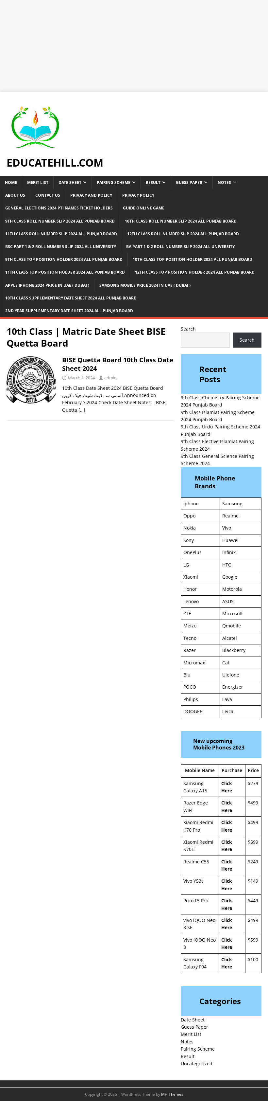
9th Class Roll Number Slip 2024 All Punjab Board (60, 221)
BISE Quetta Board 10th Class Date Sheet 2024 (117, 364)
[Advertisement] (134, 46)
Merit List (37, 182)
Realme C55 (196, 861)
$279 (253, 783)
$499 (253, 803)
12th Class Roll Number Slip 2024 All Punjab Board (183, 234)
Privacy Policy (138, 195)
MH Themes (172, 1094)
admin (110, 378)
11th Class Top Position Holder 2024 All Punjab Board (65, 272)
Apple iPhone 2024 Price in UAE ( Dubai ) (47, 285)
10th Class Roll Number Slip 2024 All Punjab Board (181, 221)
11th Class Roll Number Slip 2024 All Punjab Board (61, 234)
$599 (253, 842)
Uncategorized (196, 1063)
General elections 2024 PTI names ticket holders (59, 208)
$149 (253, 881)
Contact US (47, 195)
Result (153, 182)
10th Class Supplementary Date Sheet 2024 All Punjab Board (71, 298)
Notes (224, 182)
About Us (15, 195)
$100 (253, 959)
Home (11, 182)
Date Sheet (70, 182)
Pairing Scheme (113, 182)
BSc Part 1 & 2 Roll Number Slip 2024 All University (60, 246)
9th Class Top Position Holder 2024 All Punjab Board (64, 259)
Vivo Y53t (193, 881)
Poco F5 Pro (195, 900)
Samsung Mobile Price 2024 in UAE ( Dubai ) (145, 285)
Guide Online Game (143, 208)
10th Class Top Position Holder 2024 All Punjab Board (192, 259)
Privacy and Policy (91, 195)
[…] (81, 410)
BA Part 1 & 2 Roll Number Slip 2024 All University (180, 246)
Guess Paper (189, 182)
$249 (253, 861)
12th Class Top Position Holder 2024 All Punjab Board (195, 272)
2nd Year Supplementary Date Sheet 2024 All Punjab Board (69, 311)
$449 (253, 900)
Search (188, 329)
